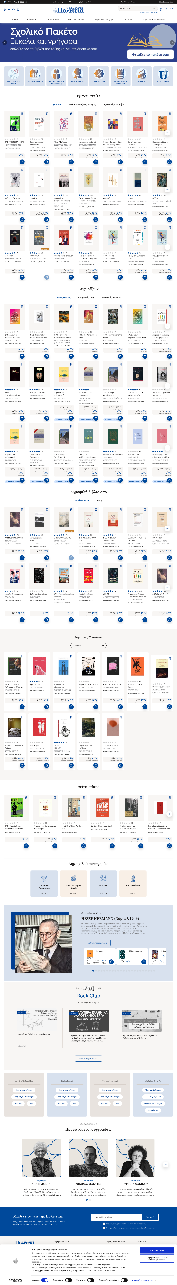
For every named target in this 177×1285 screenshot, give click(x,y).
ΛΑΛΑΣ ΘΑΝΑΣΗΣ (159, 148)
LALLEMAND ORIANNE (112, 148)
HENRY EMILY (59, 600)
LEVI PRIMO (34, 543)
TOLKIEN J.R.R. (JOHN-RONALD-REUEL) (87, 461)
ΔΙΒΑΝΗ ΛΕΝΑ (59, 259)
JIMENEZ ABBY (84, 597)
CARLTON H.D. (35, 597)
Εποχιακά (31, 19)
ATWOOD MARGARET (13, 145)
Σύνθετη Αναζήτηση (149, 12)
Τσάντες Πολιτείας (153, 1090)
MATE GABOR (84, 204)
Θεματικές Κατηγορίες (105, 19)
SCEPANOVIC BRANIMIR (14, 201)
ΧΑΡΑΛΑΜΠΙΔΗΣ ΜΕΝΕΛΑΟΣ (60, 205)
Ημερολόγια (153, 1110)
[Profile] (166, 9)
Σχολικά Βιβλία (52, 19)
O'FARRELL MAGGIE (111, 597)
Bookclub (129, 19)
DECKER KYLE (133, 690)
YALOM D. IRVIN (85, 543)
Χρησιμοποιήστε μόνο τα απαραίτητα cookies (156, 1258)
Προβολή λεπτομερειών (142, 1280)
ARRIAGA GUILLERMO (87, 145)
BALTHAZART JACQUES (136, 460)
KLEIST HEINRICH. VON (63, 145)
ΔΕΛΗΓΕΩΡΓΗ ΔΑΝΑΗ (136, 261)
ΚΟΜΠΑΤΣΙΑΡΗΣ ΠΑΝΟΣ (137, 148)
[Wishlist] (161, 9)
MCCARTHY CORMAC (62, 751)
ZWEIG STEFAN (60, 541)
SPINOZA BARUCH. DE (38, 148)
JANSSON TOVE (59, 398)
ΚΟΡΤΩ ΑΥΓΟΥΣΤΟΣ (159, 398)
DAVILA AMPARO (158, 690)
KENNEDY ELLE (109, 259)
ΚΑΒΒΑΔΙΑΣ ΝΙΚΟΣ (159, 541)
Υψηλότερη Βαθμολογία (24, 1096)
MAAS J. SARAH (11, 340)
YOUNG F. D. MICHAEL (62, 690)
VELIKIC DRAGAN (11, 751)
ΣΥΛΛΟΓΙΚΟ (83, 340)
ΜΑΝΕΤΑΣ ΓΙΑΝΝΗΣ (160, 460)
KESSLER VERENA (36, 687)
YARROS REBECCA (36, 340)
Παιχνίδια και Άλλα (76, 19)
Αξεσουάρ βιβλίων (153, 1096)
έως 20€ (18, 1103)
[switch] (68, 1280)
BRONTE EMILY (11, 541)
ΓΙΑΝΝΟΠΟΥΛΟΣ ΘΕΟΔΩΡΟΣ (85, 399)
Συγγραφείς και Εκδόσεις (154, 19)
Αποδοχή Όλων (157, 1250)
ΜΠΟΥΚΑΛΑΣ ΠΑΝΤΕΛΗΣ (137, 201)
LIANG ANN (9, 597)
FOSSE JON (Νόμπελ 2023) (112, 398)
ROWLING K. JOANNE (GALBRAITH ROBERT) (62, 341)
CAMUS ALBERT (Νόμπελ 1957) (161, 202)
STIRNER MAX (133, 398)
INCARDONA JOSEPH (111, 687)
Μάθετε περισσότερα (97, 943)
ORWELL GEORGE (11, 398)
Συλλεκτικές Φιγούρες (153, 1103)
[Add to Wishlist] (22, 113)
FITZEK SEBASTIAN (86, 687)
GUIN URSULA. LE (110, 460)
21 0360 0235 (23, 2)
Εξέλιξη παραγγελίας (166, 2)
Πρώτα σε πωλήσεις (24, 1090)
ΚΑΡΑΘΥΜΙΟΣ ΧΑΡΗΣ (13, 259)
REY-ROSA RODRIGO (37, 201)
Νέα (31, 1103)
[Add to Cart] (22, 161)
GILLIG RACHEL (109, 340)
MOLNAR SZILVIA (110, 748)
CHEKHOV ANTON (12, 690)
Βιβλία (15, 19)
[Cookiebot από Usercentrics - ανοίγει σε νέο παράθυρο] (15, 1280)
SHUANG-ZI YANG (85, 751)
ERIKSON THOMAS (159, 340)
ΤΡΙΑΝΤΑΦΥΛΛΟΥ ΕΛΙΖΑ (112, 201)
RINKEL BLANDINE (37, 748)
